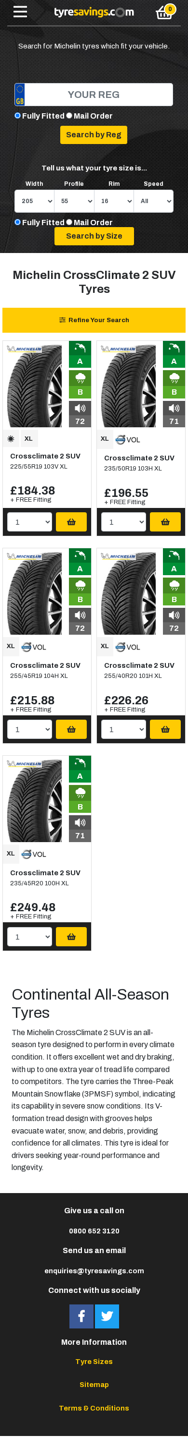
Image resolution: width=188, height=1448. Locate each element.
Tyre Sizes (94, 1361)
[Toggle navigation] (20, 12)
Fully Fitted (43, 116)
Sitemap (94, 1384)
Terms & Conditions (94, 1408)
